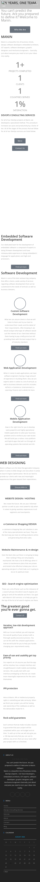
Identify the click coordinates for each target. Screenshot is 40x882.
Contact (6, 822)
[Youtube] (27, 794)
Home (6, 806)
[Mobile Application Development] (20, 411)
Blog (5, 826)
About (6, 818)
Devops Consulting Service (13, 810)
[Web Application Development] (20, 360)
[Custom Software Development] (20, 303)
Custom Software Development (20, 312)
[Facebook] (12, 794)
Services (7, 814)
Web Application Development (20, 367)
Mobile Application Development (20, 420)
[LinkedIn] (17, 794)
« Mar (6, 872)
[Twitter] (22, 794)
